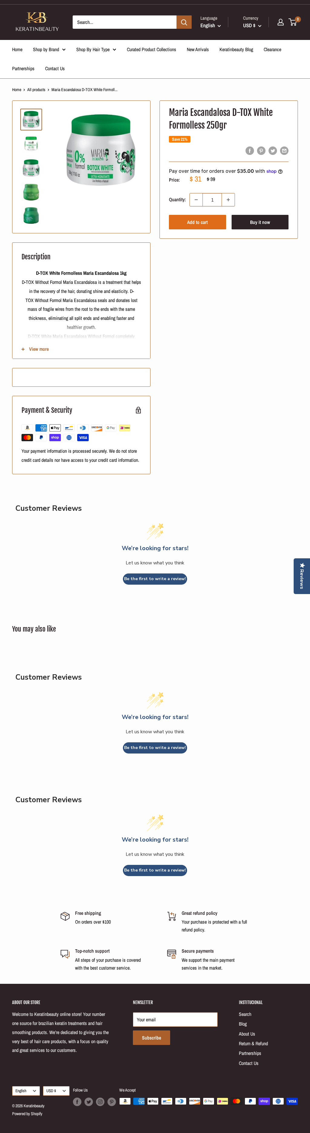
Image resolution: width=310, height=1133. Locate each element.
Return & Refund (253, 1043)
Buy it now (260, 222)
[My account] (281, 22)
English (20, 1090)
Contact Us (55, 68)
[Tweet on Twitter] (273, 150)
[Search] (184, 22)
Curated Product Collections (151, 49)
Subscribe (151, 1037)
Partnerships (23, 68)
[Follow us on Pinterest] (111, 1102)
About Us (247, 1033)
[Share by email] (284, 150)
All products (36, 89)
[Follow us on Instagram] (100, 1102)
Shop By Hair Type (93, 49)
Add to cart (197, 222)
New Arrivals (198, 49)
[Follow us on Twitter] (88, 1102)
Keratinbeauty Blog (236, 49)
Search (245, 1014)
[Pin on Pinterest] (261, 150)
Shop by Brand (46, 49)
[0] (293, 22)
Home (17, 49)
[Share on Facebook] (250, 150)
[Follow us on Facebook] (77, 1102)
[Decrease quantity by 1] (196, 199)
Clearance (272, 49)
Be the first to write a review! (155, 579)
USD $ (51, 1090)
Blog (243, 1023)
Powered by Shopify (27, 1113)
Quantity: (177, 199)
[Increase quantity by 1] (228, 199)
